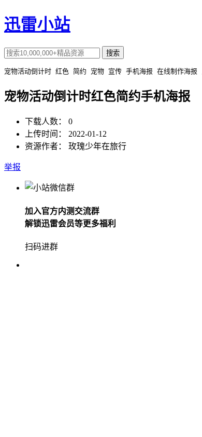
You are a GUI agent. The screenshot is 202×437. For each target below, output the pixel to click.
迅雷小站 (37, 24)
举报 (12, 167)
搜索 (113, 53)
